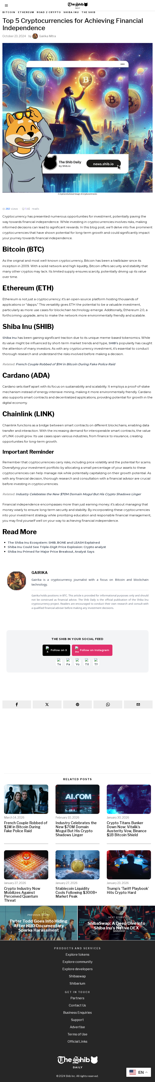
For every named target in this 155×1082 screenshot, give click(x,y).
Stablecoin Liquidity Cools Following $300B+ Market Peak (76, 892)
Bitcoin (8, 12)
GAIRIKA (39, 573)
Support (77, 1020)
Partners (77, 998)
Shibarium (77, 983)
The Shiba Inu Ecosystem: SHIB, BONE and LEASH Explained (54, 542)
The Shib (88, 12)
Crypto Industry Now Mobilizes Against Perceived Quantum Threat (22, 894)
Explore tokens (77, 954)
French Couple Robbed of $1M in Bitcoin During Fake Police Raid (65, 364)
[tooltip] (16, 704)
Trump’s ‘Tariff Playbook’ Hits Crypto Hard (128, 891)
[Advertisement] (77, 741)
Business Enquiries (77, 1013)
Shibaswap (77, 976)
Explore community (77, 962)
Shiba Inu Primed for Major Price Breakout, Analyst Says (51, 551)
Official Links (77, 1041)
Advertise (77, 1027)
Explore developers (77, 969)
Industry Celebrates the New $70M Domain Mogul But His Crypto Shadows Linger (78, 494)
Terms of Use (77, 1034)
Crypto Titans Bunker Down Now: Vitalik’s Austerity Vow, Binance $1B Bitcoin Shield (127, 829)
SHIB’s (113, 343)
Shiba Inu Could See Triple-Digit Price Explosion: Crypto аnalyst (57, 547)
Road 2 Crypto (49, 12)
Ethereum (26, 12)
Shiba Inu (71, 12)
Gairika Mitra (47, 36)
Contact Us (77, 1005)
